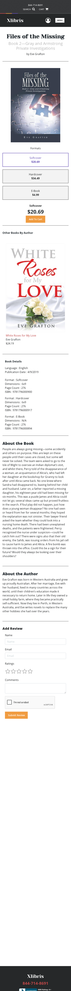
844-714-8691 (35, 5)
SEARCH (27, 9)
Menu (60, 20)
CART (42, 9)
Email (8, 649)
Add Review (12, 629)
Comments (12, 680)
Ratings (9, 663)
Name (8, 635)
